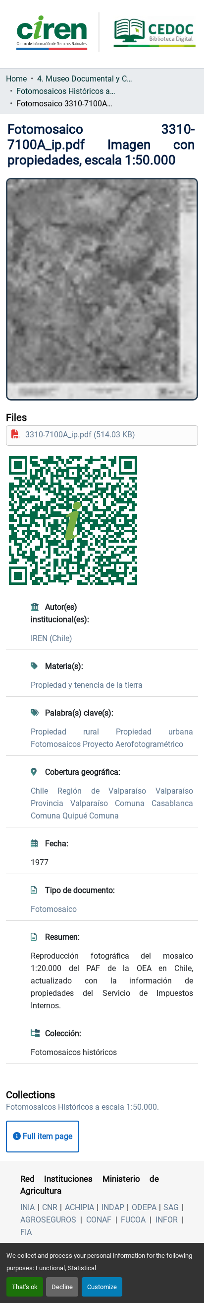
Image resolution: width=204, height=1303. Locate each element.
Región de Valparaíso (106, 791)
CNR (49, 1207)
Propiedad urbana (154, 731)
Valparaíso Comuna (111, 803)
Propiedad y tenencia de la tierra (87, 685)
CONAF (98, 1219)
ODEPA (144, 1207)
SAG (171, 1207)
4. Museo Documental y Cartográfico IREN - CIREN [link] (86, 78)
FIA (26, 1232)
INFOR (166, 1219)
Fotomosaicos (57, 744)
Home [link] (16, 78)
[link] (102, 434)
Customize (102, 1287)
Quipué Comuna (90, 815)
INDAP (113, 1207)
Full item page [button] (46, 1136)
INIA (27, 1207)
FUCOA (133, 1219)
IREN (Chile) (51, 638)
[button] (82, 1107)
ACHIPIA (79, 1207)
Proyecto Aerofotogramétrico (133, 744)
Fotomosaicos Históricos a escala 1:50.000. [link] (65, 91)
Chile (44, 791)
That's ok (25, 1287)
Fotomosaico (54, 909)
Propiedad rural (73, 731)
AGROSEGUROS (48, 1219)
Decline (62, 1287)
